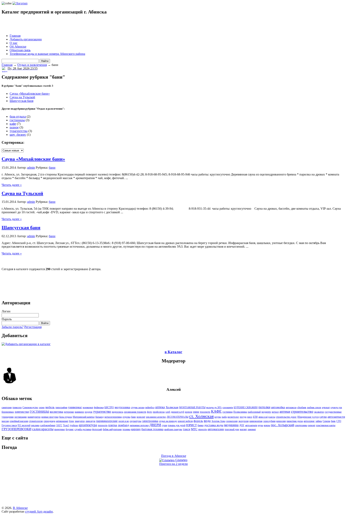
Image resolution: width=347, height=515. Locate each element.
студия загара (137, 407)
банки (200, 425)
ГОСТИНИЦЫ (39, 411)
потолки (264, 407)
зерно (42, 407)
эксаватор (319, 411)
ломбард (123, 425)
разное (14, 127)
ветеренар (69, 411)
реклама (35, 425)
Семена (326, 421)
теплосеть (102, 425)
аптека (160, 407)
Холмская (172, 407)
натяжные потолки (139, 425)
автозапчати (251, 425)
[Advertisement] (49, 25)
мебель (50, 407)
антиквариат (62, 421)
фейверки (99, 407)
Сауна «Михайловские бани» (30, 93)
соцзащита (227, 407)
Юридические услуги (308, 416)
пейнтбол (149, 407)
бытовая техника (152, 429)
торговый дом (232, 429)
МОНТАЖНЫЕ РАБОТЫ (192, 407)
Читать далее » (12, 185)
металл (275, 411)
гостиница (227, 411)
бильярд (99, 416)
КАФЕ (216, 411)
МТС (194, 429)
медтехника (122, 407)
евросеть (202, 429)
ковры (267, 425)
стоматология (36, 421)
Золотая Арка (218, 421)
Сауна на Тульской (22, 97)
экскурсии (243, 421)
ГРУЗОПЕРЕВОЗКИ (16, 429)
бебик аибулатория (112, 429)
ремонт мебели (185, 421)
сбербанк (301, 407)
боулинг (70, 429)
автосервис (309, 421)
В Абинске (20, 508)
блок (71, 421)
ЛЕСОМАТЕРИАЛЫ (177, 416)
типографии (61, 407)
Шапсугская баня (21, 101)
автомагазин (216, 429)
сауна (323, 416)
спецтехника (301, 425)
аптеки (285, 411)
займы (318, 421)
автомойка (278, 407)
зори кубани (269, 421)
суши (164, 425)
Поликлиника (240, 411)
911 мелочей (24, 425)
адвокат (326, 407)
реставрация (20, 416)
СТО (338, 421)
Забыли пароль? (12, 327)
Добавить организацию (26, 39)
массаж (5, 421)
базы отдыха (65, 416)
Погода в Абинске (173, 456)
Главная (15, 35)
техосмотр (205, 411)
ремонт (311, 425)
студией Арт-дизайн (39, 511)
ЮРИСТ (191, 425)
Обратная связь (20, 50)
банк (333, 421)
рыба (224, 416)
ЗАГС (59, 425)
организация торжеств (135, 411)
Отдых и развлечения (32, 65)
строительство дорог (286, 416)
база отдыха (18, 116)
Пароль (7, 319)
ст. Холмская (201, 416)
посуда (243, 416)
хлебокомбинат (47, 425)
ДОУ (241, 425)
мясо (249, 416)
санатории (7, 407)
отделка (126, 416)
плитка (112, 425)
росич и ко (123, 421)
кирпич (136, 429)
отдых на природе (168, 421)
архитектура (88, 425)
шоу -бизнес (18, 134)
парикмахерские (107, 421)
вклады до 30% (214, 407)
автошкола (291, 407)
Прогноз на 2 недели (173, 464)
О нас (13, 43)
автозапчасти (336, 416)
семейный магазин (19, 421)
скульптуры (135, 421)
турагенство (102, 411)
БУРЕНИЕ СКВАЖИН (246, 407)
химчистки (22, 411)
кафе (13, 123)
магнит (243, 429)
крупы (217, 416)
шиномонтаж (255, 421)
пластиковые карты (325, 425)
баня (133, 416)
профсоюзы (159, 411)
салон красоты (42, 429)
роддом (88, 411)
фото (149, 411)
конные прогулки (49, 416)
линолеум (90, 421)
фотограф (97, 429)
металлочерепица (113, 416)
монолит (141, 416)
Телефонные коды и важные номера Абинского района (47, 53)
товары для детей (176, 425)
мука (260, 425)
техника (126, 429)
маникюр (79, 411)
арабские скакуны (173, 429)
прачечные (59, 429)
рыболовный (254, 411)
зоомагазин (232, 421)
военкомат (88, 407)
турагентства (19, 131)
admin (31, 167)
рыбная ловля (314, 407)
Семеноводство (30, 407)
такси (186, 429)
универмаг (75, 407)
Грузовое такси (9, 425)
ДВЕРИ (155, 425)
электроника (150, 421)
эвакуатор (80, 421)
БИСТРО (109, 407)
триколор (17, 407)
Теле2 (66, 425)
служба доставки (83, 429)
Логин (6, 311)
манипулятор (34, 416)
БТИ (255, 416)
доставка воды (213, 425)
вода (207, 421)
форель (198, 421)
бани (52, 167)
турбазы (74, 425)
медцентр (266, 411)
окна (196, 411)
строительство (302, 411)
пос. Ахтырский (282, 425)
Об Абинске (18, 46)
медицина (231, 425)
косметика (56, 411)
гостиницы (17, 120)
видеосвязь (117, 411)
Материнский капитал (84, 416)
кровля (188, 411)
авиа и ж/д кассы (266, 416)
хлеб (167, 411)
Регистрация (33, 327)
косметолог (233, 416)
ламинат (252, 429)
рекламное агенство (156, 416)
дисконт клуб (177, 411)
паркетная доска (295, 421)
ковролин (281, 421)
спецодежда (49, 421)
